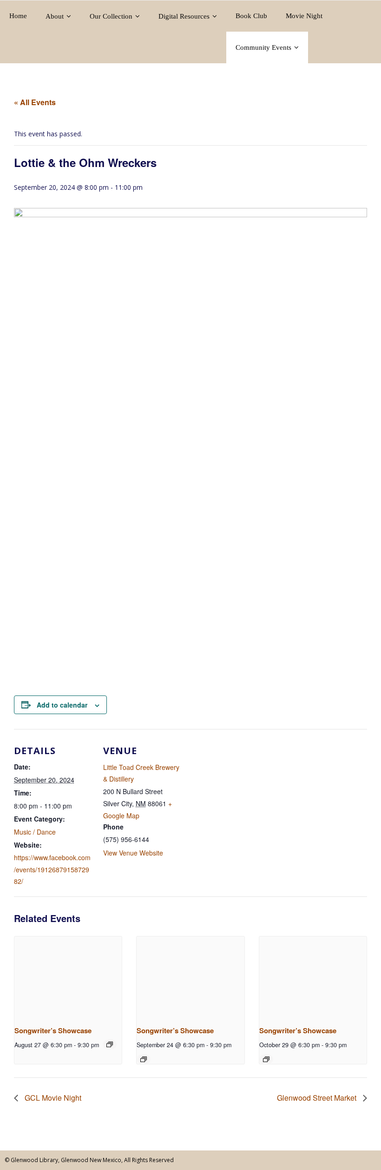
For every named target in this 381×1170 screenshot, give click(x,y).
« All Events (35, 102)
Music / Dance (35, 831)
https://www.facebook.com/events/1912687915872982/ (52, 869)
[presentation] (68, 976)
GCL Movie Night (52, 1097)
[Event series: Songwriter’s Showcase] (109, 1044)
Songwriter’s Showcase (53, 1030)
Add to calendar (62, 704)
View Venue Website (133, 852)
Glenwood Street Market (317, 1097)
